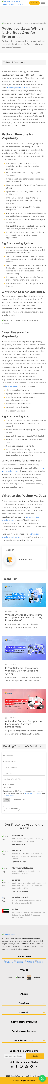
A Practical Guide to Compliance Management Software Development (23, 724)
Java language (12, 386)
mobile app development (18, 88)
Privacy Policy (8, 796)
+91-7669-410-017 (19, 844)
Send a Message (11, 808)
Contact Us (34, 3)
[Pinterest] (31, 1066)
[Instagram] (21, 1066)
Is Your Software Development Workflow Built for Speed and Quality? (22, 671)
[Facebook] (16, 1066)
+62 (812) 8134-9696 (20, 891)
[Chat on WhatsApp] (42, 1078)
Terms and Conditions (32, 793)
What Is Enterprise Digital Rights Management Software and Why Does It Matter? (23, 617)
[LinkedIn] (12, 1066)
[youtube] (26, 1066)
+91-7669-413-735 (19, 862)
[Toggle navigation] (43, 3)
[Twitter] (36, 1066)
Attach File (9, 784)
